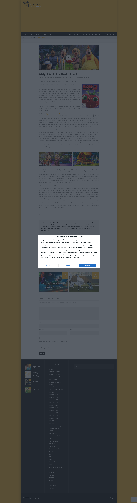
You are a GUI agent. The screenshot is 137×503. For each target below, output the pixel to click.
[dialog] (69, 251)
